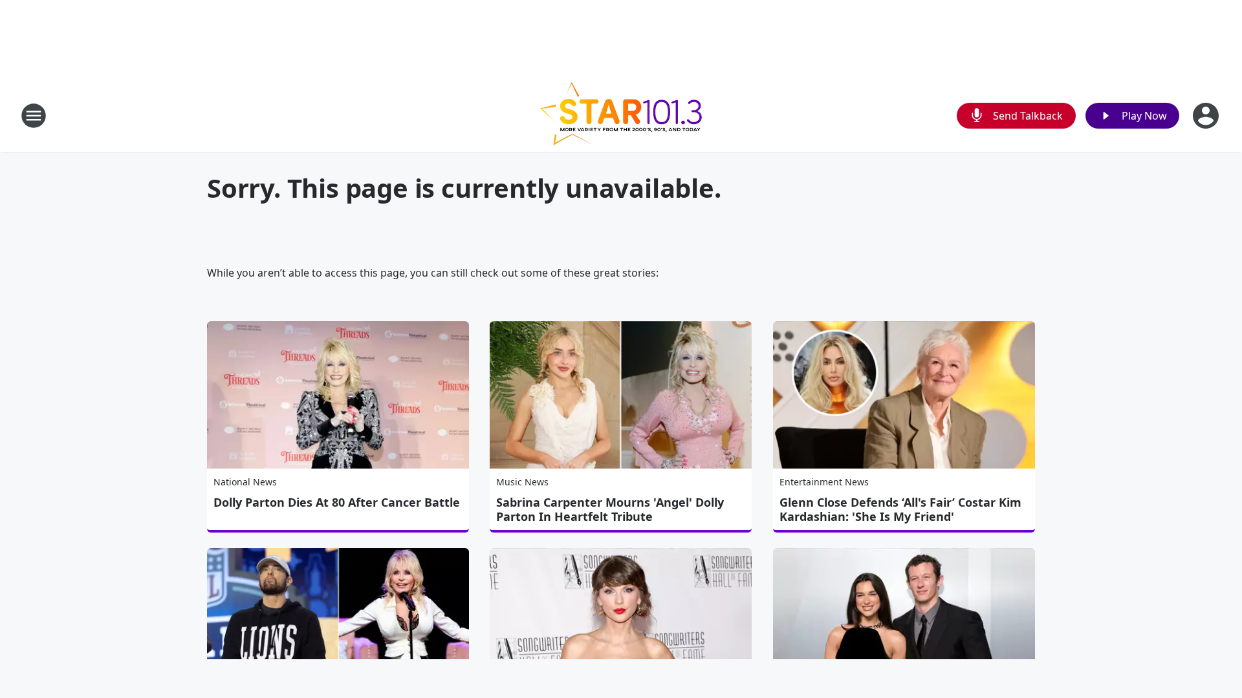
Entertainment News (824, 482)
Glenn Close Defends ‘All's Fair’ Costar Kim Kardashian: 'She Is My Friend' (900, 509)
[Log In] (1207, 116)
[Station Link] (621, 115)
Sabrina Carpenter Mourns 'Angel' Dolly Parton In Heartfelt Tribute (610, 509)
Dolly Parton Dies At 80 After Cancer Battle (336, 502)
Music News (522, 482)
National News (245, 482)
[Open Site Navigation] (34, 116)
